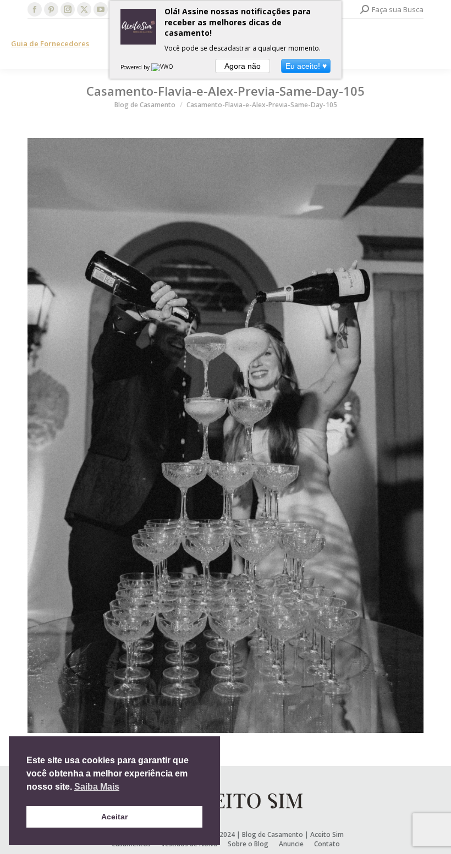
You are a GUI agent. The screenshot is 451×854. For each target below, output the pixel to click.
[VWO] (162, 67)
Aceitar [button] (114, 816)
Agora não (242, 66)
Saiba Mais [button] (96, 786)
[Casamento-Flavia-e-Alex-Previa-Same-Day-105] (226, 435)
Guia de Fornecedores (50, 43)
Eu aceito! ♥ (306, 66)
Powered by (135, 67)
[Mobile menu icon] (433, 44)
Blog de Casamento (272, 834)
